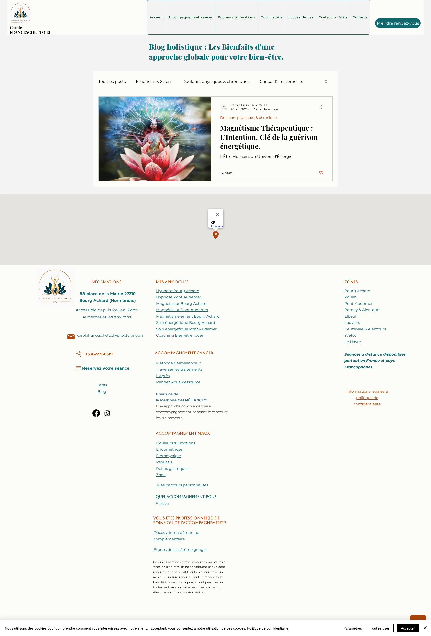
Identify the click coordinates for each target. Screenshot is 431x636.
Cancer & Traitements (281, 81)
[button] (190, 17)
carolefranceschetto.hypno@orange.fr (110, 335)
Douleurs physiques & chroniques (216, 81)
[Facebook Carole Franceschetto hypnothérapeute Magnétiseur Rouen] (96, 413)
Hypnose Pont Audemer (178, 297)
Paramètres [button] (352, 628)
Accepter (408, 628)
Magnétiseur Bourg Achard (181, 303)
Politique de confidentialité (267, 628)
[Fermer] (425, 628)
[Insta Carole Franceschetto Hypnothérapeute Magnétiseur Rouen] (107, 413)
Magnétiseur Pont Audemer (182, 309)
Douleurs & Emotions (175, 443)
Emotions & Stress (154, 81)
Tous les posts (112, 81)
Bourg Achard (357, 290)
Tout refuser (379, 628)
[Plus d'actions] (323, 107)
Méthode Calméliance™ (178, 363)
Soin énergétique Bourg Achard (185, 322)
